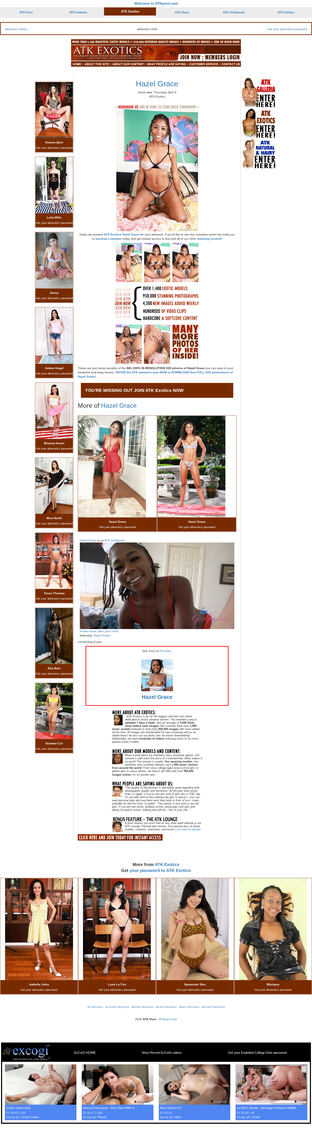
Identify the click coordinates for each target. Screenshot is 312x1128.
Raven (102, 1117)
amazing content (209, 238)
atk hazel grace (95, 1007)
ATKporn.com (168, 1019)
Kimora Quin (54, 142)
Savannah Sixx (195, 984)
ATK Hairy (182, 12)
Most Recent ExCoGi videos (162, 1052)
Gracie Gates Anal (18, 1108)
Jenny (54, 292)
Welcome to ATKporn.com (156, 3)
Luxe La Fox (117, 984)
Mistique (273, 984)
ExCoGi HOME (85, 1052)
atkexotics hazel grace (213, 1007)
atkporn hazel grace (189, 1007)
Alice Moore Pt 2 (171, 1108)
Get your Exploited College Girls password (257, 1052)
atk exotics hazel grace (117, 1007)
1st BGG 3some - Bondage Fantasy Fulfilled (266, 1108)
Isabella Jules (39, 984)
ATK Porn (26, 12)
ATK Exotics (130, 11)
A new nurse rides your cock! (99, 631)
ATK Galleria (78, 12)
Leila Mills (54, 217)
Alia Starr (54, 668)
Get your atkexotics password (287, 29)
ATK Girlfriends (234, 12)
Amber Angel (54, 368)
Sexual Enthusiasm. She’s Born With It (108, 1108)
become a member (109, 238)
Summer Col (54, 743)
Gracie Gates (30, 1117)
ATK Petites (285, 12)
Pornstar (165, 651)
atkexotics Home (16, 29)
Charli (256, 1117)
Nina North (54, 518)
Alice (178, 1117)
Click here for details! (188, 829)
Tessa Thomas (54, 593)
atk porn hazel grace (166, 1007)
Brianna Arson (54, 443)
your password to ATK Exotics (160, 870)
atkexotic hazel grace (142, 1007)
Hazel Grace (157, 83)
